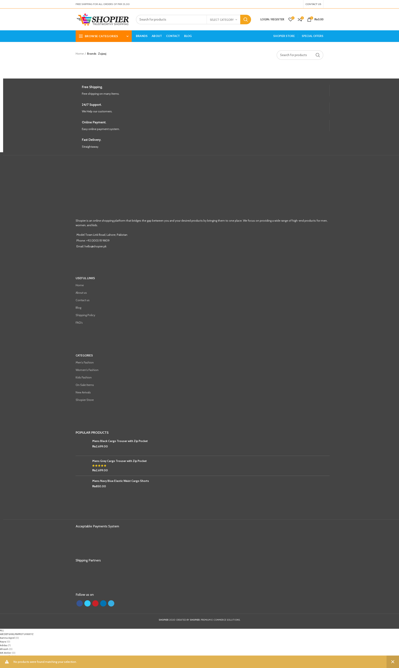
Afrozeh (4, 649)
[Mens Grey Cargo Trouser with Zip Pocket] (82, 466)
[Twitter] (292, 4)
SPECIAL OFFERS (312, 36)
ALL (2, 630)
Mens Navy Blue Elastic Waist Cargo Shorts (120, 481)
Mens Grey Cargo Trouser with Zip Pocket (119, 461)
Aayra (3, 641)
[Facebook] (290, 4)
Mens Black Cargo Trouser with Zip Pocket (120, 441)
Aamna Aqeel (7, 637)
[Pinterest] (295, 4)
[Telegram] (300, 4)
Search (245, 19)
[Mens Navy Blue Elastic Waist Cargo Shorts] (82, 485)
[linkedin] (297, 4)
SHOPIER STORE (284, 36)
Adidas (3, 645)
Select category (222, 19)
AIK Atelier (5, 652)
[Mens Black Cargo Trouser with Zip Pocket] (82, 446)
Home (80, 53)
